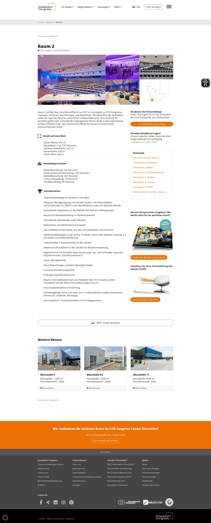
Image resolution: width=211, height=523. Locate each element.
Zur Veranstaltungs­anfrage (152, 124)
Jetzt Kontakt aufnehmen (105, 440)
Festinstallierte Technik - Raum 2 (149, 191)
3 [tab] (59, 368)
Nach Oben (105, 452)
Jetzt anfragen (154, 7)
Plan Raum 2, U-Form (144, 182)
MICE (117, 7)
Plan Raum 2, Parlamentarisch (148, 172)
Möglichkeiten (85, 7)
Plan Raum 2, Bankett (144, 177)
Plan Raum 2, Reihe (143, 167)
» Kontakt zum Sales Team (144, 142)
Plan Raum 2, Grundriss (145, 162)
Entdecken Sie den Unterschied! (149, 257)
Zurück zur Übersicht (48, 36)
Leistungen (103, 7)
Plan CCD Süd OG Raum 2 (146, 157)
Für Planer (66, 7)
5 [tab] (64, 368)
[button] (5, 517)
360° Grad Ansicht (107, 323)
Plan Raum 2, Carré (143, 187)
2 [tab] (56, 368)
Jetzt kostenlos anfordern (145, 299)
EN (138, 7)
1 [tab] (54, 368)
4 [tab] (61, 368)
